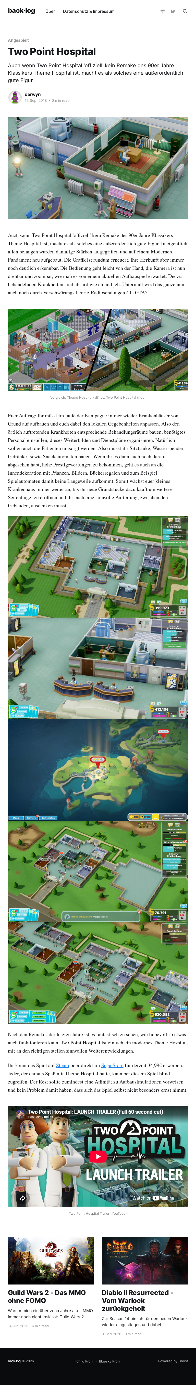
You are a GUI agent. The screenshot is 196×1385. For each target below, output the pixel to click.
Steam (62, 1065)
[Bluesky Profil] (173, 11)
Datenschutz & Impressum (89, 11)
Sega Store (112, 1065)
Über (50, 11)
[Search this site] (185, 11)
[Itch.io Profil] (163, 11)
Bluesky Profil (109, 1361)
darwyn (33, 94)
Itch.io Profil (84, 1361)
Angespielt (18, 40)
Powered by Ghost (173, 1361)
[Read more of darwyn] (15, 97)
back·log (21, 10)
